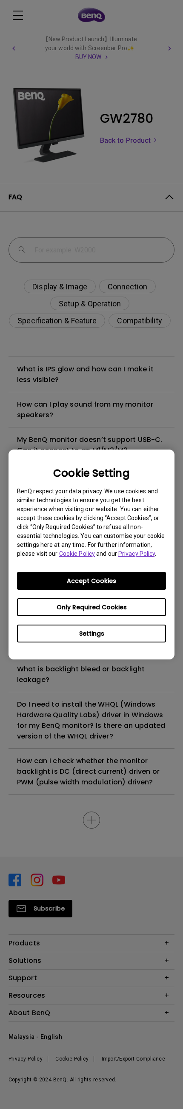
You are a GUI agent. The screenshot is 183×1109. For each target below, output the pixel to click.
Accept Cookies (91, 581)
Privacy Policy (136, 553)
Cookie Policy (77, 553)
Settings (91, 633)
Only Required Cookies (92, 607)
